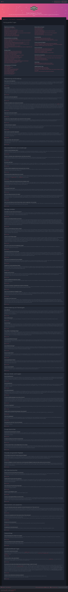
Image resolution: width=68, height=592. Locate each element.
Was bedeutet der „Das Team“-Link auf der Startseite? (43, 34)
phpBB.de (21, 177)
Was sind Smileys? (7, 68)
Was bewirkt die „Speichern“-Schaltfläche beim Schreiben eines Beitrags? (16, 60)
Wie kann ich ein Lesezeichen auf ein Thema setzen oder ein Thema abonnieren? (48, 57)
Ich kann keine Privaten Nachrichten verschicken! (42, 38)
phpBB (6, 589)
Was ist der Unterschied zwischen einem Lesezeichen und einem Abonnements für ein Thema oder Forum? (49, 56)
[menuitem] (2, 1)
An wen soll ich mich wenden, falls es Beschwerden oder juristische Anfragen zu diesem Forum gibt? (49, 70)
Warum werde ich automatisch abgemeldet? (11, 34)
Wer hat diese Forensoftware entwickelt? (41, 67)
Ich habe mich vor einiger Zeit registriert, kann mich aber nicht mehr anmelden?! (17, 32)
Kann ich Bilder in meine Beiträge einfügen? (11, 69)
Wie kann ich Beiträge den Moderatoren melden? (12, 59)
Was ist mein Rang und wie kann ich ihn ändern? (12, 45)
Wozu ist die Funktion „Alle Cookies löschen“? (11, 35)
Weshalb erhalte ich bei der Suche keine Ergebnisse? (43, 49)
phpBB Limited (13, 177)
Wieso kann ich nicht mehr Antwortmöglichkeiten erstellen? (14, 55)
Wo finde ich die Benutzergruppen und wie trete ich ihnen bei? (45, 30)
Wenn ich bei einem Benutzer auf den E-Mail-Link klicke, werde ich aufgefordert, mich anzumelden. (18, 47)
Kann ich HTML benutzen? (8, 67)
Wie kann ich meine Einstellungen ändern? (11, 39)
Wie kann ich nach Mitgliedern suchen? (41, 51)
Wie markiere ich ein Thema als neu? (10, 62)
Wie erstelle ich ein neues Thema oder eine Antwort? (13, 51)
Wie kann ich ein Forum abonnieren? (41, 58)
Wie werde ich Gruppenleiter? (39, 31)
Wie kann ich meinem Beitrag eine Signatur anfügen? (13, 53)
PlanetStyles (14, 589)
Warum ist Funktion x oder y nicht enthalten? (42, 68)
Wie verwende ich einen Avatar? (9, 44)
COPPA (58, 103)
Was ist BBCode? (7, 66)
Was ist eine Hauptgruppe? (39, 33)
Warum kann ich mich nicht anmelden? (10, 31)
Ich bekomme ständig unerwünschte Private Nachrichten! (44, 39)
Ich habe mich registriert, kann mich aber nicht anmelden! (13, 30)
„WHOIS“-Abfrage (20, 566)
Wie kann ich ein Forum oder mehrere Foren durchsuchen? (44, 48)
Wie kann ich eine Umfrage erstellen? (10, 54)
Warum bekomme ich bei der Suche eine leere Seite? (43, 50)
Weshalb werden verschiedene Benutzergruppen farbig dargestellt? (46, 32)
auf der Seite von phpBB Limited (43, 553)
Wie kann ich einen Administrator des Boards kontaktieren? (44, 71)
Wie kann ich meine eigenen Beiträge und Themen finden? (44, 52)
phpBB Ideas (51, 559)
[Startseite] (34, 8)
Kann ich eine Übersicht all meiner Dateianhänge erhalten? (44, 64)
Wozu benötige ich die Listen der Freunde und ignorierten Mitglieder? (46, 43)
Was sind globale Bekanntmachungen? (10, 70)
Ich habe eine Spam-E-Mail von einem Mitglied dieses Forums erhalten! (46, 40)
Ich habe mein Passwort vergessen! (10, 33)
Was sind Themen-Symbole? (9, 73)
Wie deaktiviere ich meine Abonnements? (41, 59)
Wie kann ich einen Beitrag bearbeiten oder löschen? (13, 52)
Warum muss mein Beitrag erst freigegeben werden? (13, 61)
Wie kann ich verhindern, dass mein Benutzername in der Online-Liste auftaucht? (17, 40)
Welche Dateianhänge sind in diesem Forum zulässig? (43, 63)
